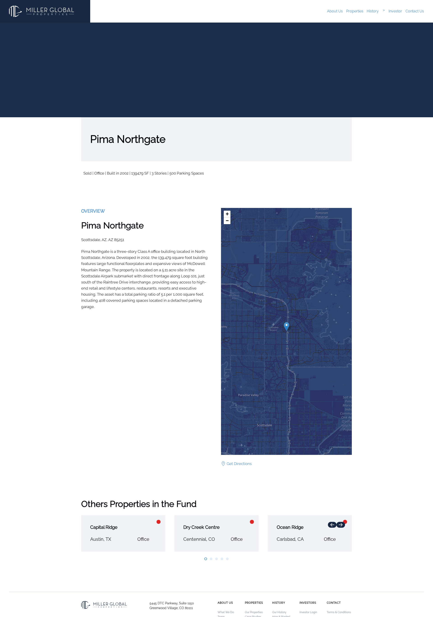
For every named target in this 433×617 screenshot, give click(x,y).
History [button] (373, 11)
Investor (395, 11)
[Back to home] (41, 11)
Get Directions (239, 463)
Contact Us (414, 11)
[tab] (205, 558)
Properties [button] (354, 11)
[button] (286, 326)
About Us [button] (335, 11)
